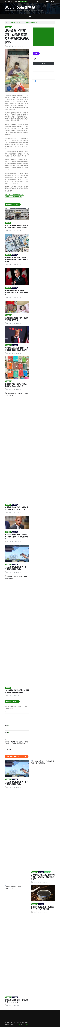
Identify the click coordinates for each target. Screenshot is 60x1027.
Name (7, 725)
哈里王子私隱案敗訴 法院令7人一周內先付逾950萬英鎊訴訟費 (16, 536)
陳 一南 (9, 264)
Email (7, 732)
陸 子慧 (9, 512)
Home (7, 22)
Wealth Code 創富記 (20, 7)
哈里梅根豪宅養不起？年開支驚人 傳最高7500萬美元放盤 (16, 508)
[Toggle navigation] (30, 16)
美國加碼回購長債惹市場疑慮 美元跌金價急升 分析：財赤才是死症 (16, 259)
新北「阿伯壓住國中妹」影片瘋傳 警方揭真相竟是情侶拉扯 (16, 226)
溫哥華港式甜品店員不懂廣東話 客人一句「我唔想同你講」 (43, 908)
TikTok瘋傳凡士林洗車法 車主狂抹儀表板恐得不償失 (16, 568)
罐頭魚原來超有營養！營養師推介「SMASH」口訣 (16, 1001)
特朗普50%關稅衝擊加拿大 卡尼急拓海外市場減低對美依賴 (16, 349)
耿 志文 (9, 323)
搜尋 (35, 53)
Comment (8, 712)
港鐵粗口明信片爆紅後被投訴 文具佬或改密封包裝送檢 (16, 385)
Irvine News (17, 1024)
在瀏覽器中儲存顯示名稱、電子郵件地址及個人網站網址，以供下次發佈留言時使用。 (16, 743)
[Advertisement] (44, 37)
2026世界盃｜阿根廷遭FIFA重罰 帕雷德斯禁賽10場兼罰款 (17, 691)
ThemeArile (25, 1024)
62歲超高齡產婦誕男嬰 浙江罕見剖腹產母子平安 (17, 319)
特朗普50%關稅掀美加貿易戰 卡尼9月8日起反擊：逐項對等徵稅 (17, 292)
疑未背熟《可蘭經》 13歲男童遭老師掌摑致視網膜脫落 (24, 22)
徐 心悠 (9, 46)
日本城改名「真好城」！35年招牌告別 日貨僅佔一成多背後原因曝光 (43, 877)
